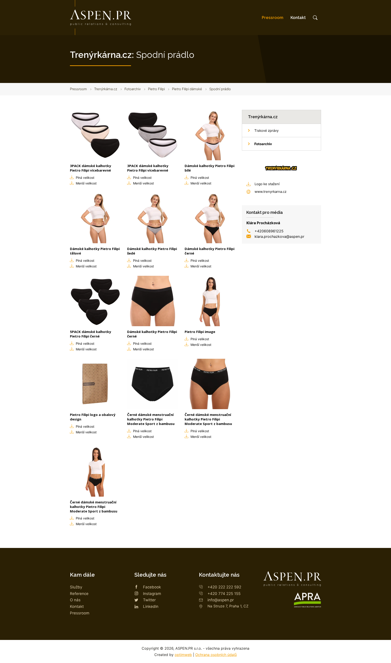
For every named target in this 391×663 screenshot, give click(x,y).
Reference (79, 593)
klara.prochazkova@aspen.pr (279, 236)
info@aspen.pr (220, 600)
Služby (76, 587)
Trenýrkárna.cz (105, 89)
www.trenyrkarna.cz (270, 191)
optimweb (183, 654)
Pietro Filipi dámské (187, 89)
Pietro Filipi (156, 89)
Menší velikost (86, 183)
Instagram (152, 593)
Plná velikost (85, 177)
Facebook (152, 587)
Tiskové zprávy (266, 130)
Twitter (149, 600)
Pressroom (272, 17)
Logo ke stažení (267, 184)
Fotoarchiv (132, 89)
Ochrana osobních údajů (216, 654)
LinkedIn (150, 606)
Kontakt (298, 17)
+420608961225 (269, 231)
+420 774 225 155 (224, 593)
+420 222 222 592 (224, 587)
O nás (75, 600)
